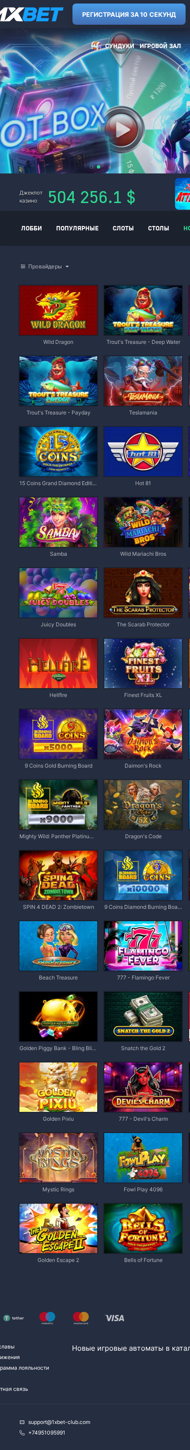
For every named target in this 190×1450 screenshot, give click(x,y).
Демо (34, 286)
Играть (58, 331)
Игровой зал (160, 45)
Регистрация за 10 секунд (129, 14)
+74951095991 (46, 1432)
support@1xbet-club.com (59, 1422)
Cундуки (119, 45)
